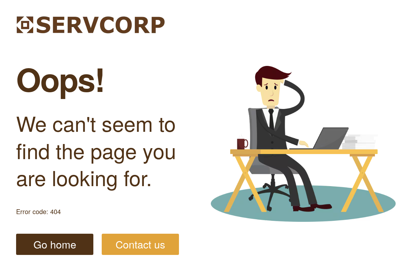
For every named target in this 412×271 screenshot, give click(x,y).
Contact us (140, 244)
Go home (54, 244)
